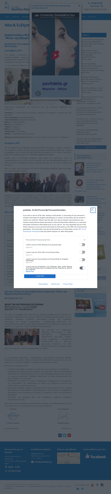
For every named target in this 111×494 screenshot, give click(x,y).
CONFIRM (40, 276)
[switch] (82, 244)
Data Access (55, 284)
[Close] (93, 210)
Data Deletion (43, 284)
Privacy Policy (68, 284)
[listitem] (55, 240)
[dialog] (55, 247)
